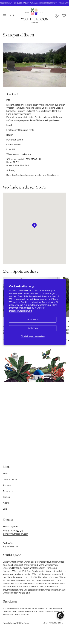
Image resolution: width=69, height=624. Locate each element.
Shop (5, 474)
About (6, 503)
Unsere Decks (10, 479)
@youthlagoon (10, 546)
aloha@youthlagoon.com (15, 534)
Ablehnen (33, 328)
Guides (6, 497)
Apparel (7, 485)
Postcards (8, 491)
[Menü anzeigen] (4, 15)
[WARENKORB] (64, 15)
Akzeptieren (33, 320)
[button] (12, 15)
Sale (5, 509)
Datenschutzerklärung (20, 311)
